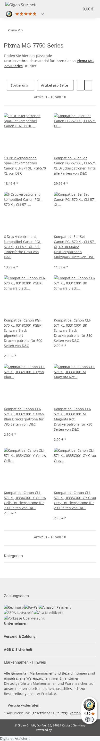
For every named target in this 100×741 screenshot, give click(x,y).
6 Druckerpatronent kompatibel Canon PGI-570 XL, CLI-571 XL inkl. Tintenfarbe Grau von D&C (22, 246)
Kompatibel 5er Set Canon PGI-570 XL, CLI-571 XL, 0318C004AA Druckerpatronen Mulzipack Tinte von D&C (75, 246)
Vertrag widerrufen (23, 705)
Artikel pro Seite (54, 85)
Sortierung (19, 85)
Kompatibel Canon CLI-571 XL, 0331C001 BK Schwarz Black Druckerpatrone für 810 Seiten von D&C (73, 330)
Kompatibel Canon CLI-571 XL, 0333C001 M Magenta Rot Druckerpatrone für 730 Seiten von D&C (73, 419)
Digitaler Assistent (15, 738)
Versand (76, 713)
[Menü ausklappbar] (47, 4)
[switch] (89, 719)
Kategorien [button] (14, 556)
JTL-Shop (58, 730)
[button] (72, 9)
